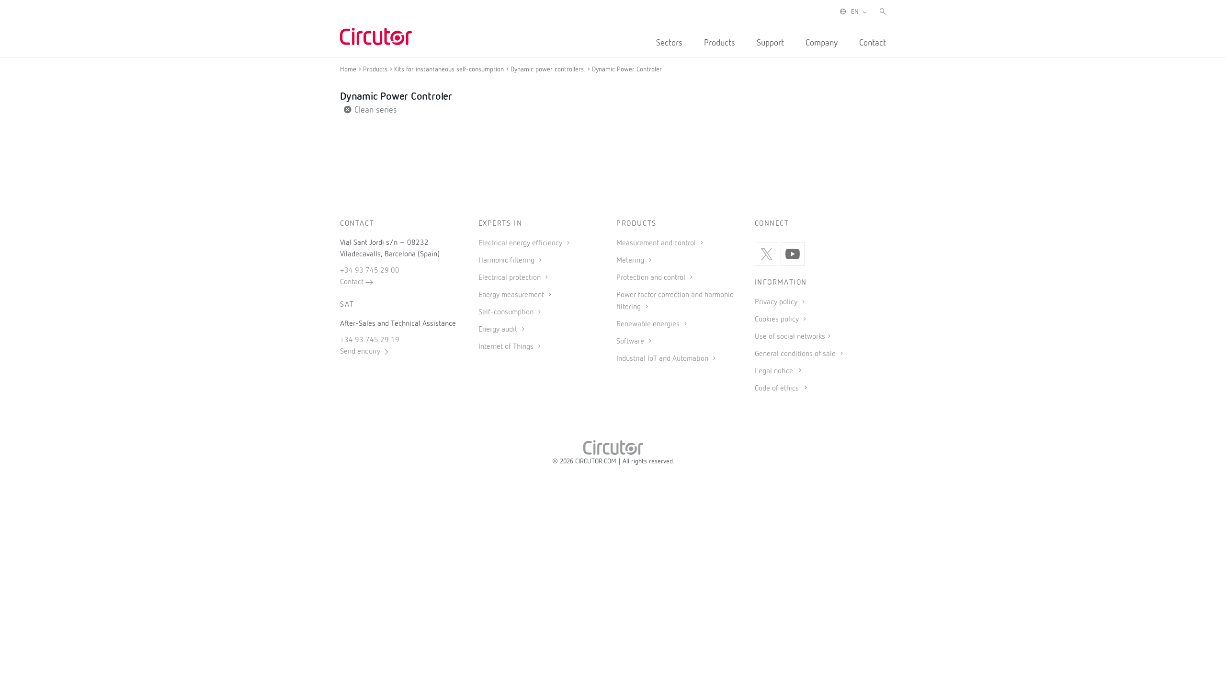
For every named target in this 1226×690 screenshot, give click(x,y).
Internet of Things (506, 347)
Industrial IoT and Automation (663, 359)
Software (631, 341)
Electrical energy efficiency (521, 243)
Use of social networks (790, 337)
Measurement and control (657, 243)
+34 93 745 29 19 (369, 340)
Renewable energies (648, 324)
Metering (631, 260)
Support (770, 43)
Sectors (669, 43)
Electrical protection (510, 278)
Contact (872, 43)
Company (822, 43)
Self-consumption (506, 312)
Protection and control (651, 278)
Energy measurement (512, 295)
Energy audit (498, 330)
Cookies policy (778, 319)
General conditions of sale (796, 354)
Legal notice (774, 371)
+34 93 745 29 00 (369, 271)
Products (719, 43)
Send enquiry (360, 352)
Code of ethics (777, 388)
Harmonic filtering (507, 260)
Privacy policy (777, 302)
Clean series (374, 110)
